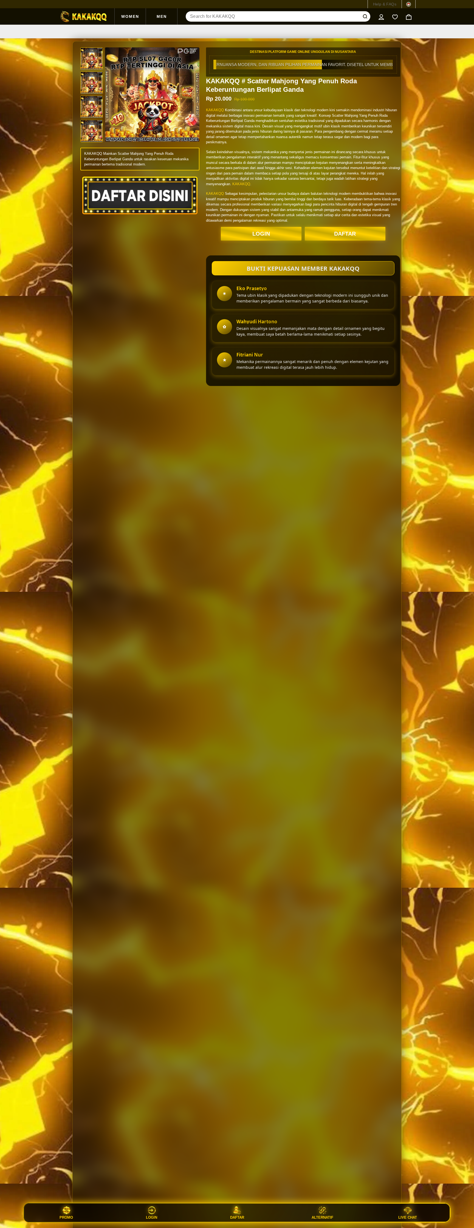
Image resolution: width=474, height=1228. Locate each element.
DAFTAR (345, 234)
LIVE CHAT (407, 1217)
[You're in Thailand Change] (408, 4)
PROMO (66, 1217)
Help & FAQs (384, 4)
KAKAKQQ (215, 110)
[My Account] (381, 16)
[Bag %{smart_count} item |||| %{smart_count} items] (409, 16)
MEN (162, 16)
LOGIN (261, 234)
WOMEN (130, 16)
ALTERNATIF (322, 1217)
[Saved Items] (395, 16)
